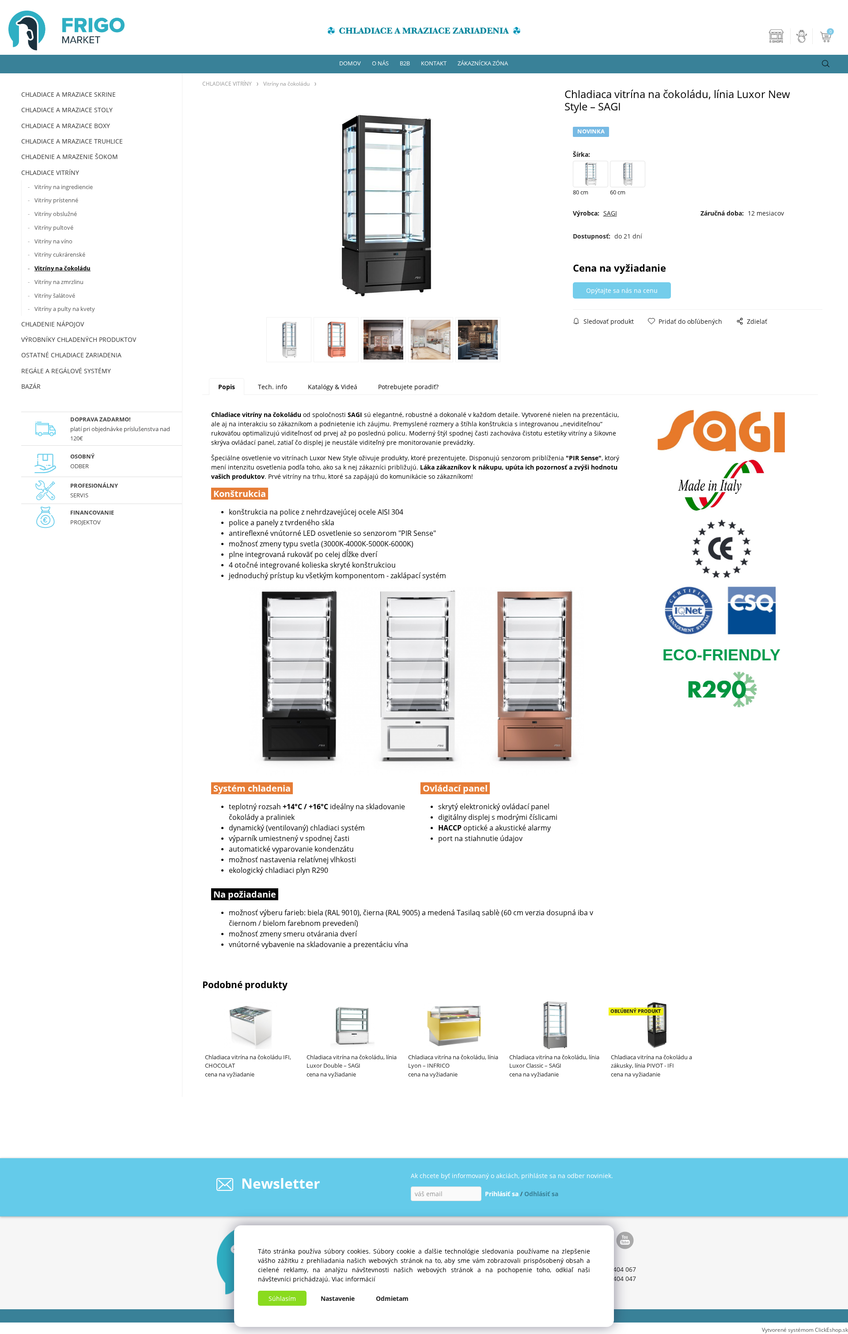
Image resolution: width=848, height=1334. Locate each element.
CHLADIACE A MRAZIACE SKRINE (68, 94)
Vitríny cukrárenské (59, 254)
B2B (405, 63)
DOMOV (350, 63)
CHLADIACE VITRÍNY (50, 172)
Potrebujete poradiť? (408, 387)
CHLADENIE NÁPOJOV (52, 324)
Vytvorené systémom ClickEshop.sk (805, 1329)
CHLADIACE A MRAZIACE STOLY (67, 110)
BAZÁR (31, 386)
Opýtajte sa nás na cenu (622, 290)
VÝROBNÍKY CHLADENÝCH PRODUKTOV (78, 339)
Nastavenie (338, 1298)
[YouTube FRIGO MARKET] (625, 1239)
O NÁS (380, 63)
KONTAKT (434, 63)
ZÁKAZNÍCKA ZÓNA (483, 63)
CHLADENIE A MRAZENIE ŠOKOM (69, 156)
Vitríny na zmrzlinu (58, 282)
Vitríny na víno (53, 241)
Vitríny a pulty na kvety (64, 309)
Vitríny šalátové (54, 295)
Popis (226, 387)
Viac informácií (353, 1279)
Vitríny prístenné (56, 200)
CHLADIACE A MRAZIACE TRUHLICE (72, 141)
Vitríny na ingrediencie (63, 187)
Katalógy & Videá (332, 387)
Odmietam (392, 1298)
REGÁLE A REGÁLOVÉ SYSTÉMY (66, 371)
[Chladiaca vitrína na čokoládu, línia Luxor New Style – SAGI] (383, 205)
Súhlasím (282, 1298)
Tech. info (272, 387)
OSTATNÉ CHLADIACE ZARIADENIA (71, 355)
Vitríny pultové (53, 227)
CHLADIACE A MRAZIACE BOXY (65, 125)
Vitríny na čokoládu (62, 268)
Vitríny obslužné (55, 214)
